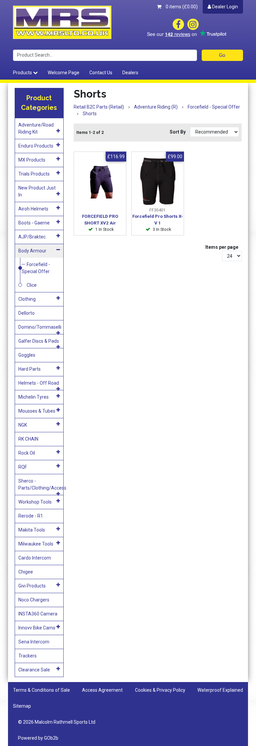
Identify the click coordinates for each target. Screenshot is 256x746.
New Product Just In (37, 191)
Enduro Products (35, 146)
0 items (181, 6)
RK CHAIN (28, 439)
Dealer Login (224, 6)
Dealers (130, 72)
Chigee (25, 571)
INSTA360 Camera (37, 613)
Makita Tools (31, 530)
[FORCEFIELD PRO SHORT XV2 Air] (100, 181)
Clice (32, 285)
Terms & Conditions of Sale (41, 690)
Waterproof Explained (220, 690)
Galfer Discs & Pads (38, 341)
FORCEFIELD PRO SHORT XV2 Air (100, 219)
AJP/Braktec (32, 236)
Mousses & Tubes (36, 411)
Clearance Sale (34, 669)
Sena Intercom (33, 641)
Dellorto (26, 313)
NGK (22, 425)
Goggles (26, 355)
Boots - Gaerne (34, 222)
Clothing (27, 299)
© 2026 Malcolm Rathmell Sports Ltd (56, 722)
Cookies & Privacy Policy (160, 690)
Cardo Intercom (34, 557)
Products (23, 72)
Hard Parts (29, 369)
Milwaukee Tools (35, 544)
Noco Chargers (33, 599)
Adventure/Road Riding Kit (36, 128)
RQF (22, 467)
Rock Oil (26, 453)
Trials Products (34, 174)
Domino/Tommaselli (39, 327)
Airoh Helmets (33, 208)
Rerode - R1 (30, 516)
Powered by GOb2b (38, 738)
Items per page (221, 247)
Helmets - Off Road (38, 383)
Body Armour (32, 250)
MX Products (31, 160)
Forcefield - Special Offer (36, 268)
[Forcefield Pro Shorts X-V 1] (158, 181)
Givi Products (32, 585)
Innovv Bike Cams (36, 627)
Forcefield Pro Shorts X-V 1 (157, 219)
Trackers (27, 655)
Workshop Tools (35, 502)
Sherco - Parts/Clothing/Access (41, 484)
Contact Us (100, 72)
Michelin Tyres (33, 397)
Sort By (178, 132)
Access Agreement (102, 690)
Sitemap (22, 706)
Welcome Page (63, 72)
